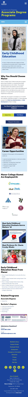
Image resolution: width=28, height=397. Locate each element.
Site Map (14, 362)
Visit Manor (20, 115)
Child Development (6, 308)
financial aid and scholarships (14, 380)
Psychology (4, 311)
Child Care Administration (14, 100)
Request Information (14, 122)
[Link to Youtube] (14, 367)
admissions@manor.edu (8, 333)
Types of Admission (14, 378)
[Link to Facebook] (6, 367)
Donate (14, 359)
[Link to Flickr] (23, 367)
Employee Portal (14, 347)
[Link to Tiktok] (14, 371)
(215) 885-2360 (6, 329)
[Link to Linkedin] (18, 367)
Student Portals (14, 344)
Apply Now (8, 115)
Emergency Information (14, 352)
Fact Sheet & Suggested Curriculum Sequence (14, 107)
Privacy (14, 357)
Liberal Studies (5, 309)
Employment (14, 349)
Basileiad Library (14, 342)
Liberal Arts (4, 301)
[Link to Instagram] (10, 367)
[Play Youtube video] (14, 236)
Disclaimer (14, 354)
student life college (14, 381)
